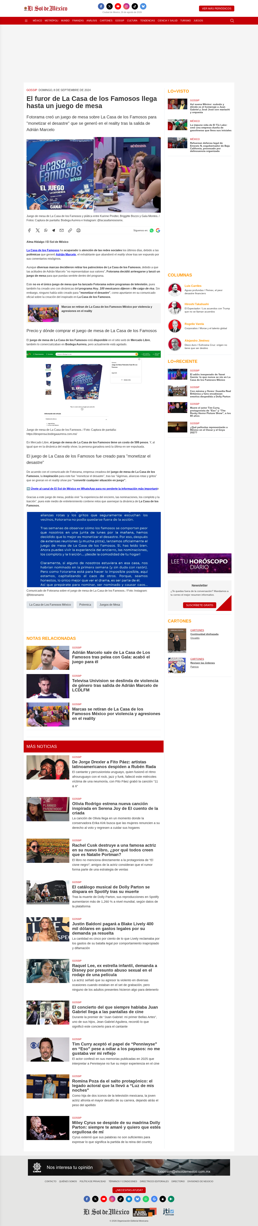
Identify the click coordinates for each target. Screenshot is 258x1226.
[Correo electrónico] (61, 230)
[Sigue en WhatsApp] (151, 230)
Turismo (185, 20)
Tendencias (147, 20)
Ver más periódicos (216, 8)
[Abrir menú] (26, 20)
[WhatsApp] (45, 230)
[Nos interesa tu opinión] (129, 1167)
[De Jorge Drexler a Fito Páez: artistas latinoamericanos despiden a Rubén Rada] (48, 774)
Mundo (65, 20)
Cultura (132, 20)
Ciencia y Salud (167, 20)
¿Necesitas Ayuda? (129, 1190)
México (37, 20)
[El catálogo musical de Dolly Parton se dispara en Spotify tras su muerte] (48, 896)
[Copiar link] (70, 230)
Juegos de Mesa (110, 604)
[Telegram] (53, 230)
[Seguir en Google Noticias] (158, 230)
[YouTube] (118, 6)
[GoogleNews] (154, 1199)
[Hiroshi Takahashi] (175, 308)
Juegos (198, 20)
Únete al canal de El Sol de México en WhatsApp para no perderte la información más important (93, 488)
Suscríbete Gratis (199, 605)
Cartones (106, 20)
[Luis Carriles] (175, 289)
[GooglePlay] (171, 1199)
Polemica (85, 604)
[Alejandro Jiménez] (175, 344)
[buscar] (232, 21)
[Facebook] (101, 6)
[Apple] (163, 1199)
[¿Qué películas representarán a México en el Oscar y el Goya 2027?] (177, 428)
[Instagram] (126, 6)
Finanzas (78, 20)
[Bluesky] (143, 6)
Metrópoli (51, 20)
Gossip (119, 20)
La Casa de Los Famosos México (50, 604)
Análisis (92, 20)
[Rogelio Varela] (175, 326)
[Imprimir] (78, 230)
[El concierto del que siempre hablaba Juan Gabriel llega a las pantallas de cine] (48, 1017)
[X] (109, 6)
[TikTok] (135, 6)
